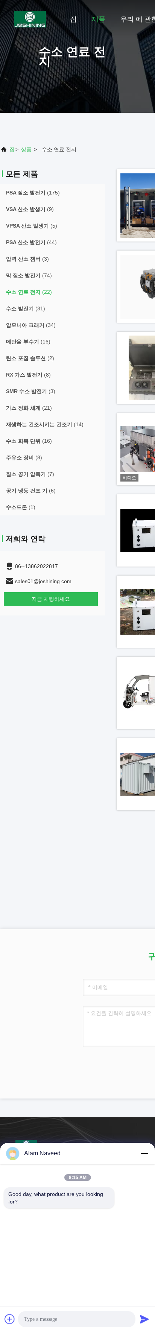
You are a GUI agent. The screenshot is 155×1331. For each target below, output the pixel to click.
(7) (30, 474)
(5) (31, 226)
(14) (45, 424)
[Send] (144, 1319)
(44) (31, 242)
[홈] (30, 19)
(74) (29, 275)
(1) (20, 507)
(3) (27, 259)
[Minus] (144, 1153)
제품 (98, 19)
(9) (30, 209)
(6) (31, 491)
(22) (29, 292)
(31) (25, 308)
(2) (30, 358)
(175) (33, 193)
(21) (29, 408)
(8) (28, 375)
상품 (26, 149)
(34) (31, 325)
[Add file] (10, 1319)
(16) (28, 342)
